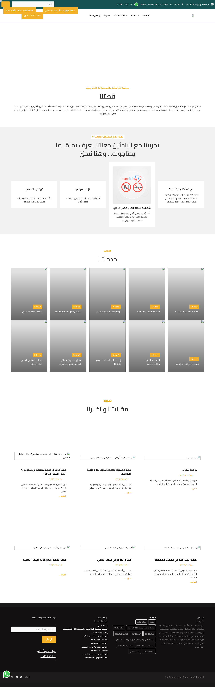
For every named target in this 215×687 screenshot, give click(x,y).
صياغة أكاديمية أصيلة (181, 189)
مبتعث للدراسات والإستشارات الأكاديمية (141, 627)
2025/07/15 (55, 565)
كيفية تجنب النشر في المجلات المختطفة (175, 559)
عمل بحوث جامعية (121, 633)
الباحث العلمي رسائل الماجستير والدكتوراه (140, 639)
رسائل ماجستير (136, 633)
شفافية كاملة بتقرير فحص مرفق (132, 207)
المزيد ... (193, 488)
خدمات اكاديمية (148, 651)
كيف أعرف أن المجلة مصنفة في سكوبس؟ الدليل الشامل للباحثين (43, 471)
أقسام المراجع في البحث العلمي (113, 559)
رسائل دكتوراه (149, 633)
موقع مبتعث (141, 622)
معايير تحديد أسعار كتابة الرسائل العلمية (44, 559)
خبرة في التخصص (34, 189)
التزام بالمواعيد (83, 189)
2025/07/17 (55, 479)
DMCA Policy (48, 656)
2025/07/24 (186, 475)
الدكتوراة (151, 645)
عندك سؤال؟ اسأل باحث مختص (60, 10)
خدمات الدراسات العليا (125, 645)
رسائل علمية (140, 645)
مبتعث (152, 622)
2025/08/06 (121, 479)
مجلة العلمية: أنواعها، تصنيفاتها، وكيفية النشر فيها (109, 471)
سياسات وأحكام (46, 651)
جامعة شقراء (189, 469)
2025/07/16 (121, 565)
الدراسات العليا (119, 627)
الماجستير (119, 639)
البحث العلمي (134, 651)
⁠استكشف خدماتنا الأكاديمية (19, 10)
